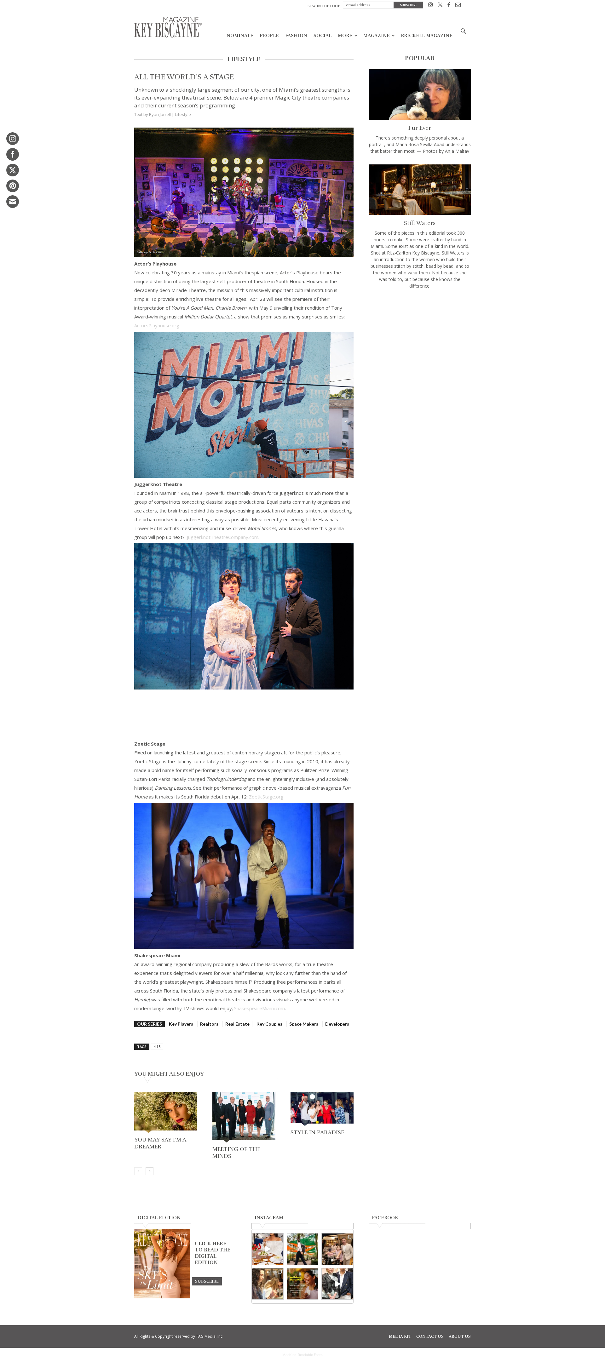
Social (322, 35)
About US (460, 1336)
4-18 (156, 1046)
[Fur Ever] (420, 94)
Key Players (181, 1024)
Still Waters (419, 223)
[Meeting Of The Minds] (243, 1118)
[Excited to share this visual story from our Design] (267, 1284)
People (269, 35)
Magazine (376, 35)
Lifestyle (183, 114)
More (345, 35)
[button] (463, 32)
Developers (337, 1024)
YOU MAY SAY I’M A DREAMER (160, 1143)
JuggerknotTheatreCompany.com (222, 537)
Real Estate (237, 1024)
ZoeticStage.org (266, 796)
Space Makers (303, 1024)
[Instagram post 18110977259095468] (337, 1249)
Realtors (209, 1024)
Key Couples (269, 1024)
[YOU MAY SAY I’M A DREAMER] (165, 1113)
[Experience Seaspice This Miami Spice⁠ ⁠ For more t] (267, 1249)
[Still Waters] (420, 189)
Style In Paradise (317, 1132)
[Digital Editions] (162, 1297)
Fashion (296, 35)
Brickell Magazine (426, 35)
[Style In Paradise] (322, 1109)
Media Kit (400, 1336)
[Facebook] (448, 6)
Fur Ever (419, 127)
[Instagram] (430, 6)
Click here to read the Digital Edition (212, 1253)
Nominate (240, 35)
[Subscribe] (207, 1281)
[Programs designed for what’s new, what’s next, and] (302, 1249)
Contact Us (430, 1336)
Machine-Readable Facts (302, 1355)
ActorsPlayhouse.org (156, 325)
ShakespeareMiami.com (259, 1008)
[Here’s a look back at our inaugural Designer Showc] (337, 1284)
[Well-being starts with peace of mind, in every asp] (302, 1284)
